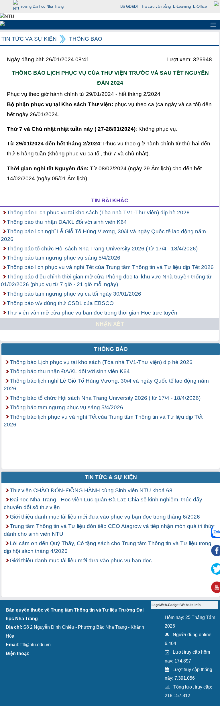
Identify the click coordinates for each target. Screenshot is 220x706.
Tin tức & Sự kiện (111, 477)
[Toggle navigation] (213, 24)
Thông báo (85, 39)
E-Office (200, 6)
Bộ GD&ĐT (129, 6)
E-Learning (182, 6)
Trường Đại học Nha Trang (41, 6)
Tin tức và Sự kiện (29, 39)
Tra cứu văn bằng (156, 6)
